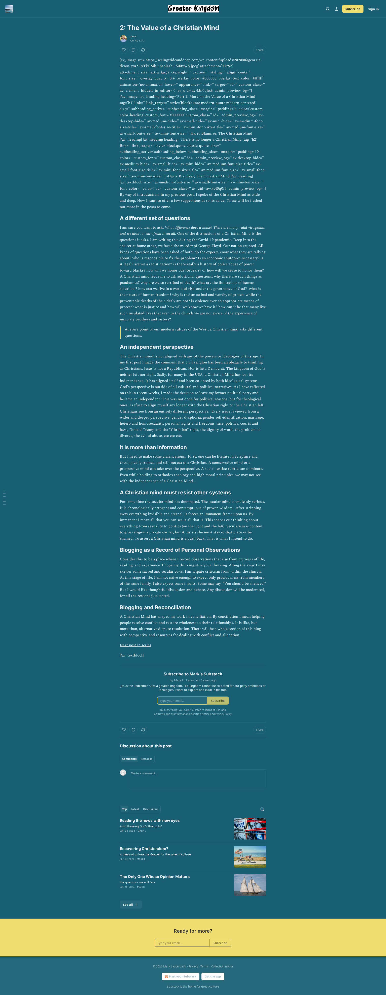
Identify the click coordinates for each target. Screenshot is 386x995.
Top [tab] (124, 809)
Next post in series (135, 645)
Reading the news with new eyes (150, 820)
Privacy (193, 966)
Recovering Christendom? (144, 848)
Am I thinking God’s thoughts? (141, 826)
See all (128, 904)
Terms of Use (212, 710)
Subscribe (352, 9)
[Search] (328, 9)
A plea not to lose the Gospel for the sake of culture (155, 854)
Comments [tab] (129, 759)
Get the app (213, 976)
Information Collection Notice (191, 714)
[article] (193, 828)
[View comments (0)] (133, 50)
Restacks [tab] (146, 759)
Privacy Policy (223, 714)
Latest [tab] (135, 809)
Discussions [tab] (150, 809)
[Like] (124, 50)
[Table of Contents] (4, 497)
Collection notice (222, 966)
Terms (204, 966)
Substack (173, 986)
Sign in (373, 9)
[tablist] (137, 759)
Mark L (133, 36)
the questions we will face (137, 882)
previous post (182, 195)
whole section (229, 629)
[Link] (114, 218)
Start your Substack (182, 976)
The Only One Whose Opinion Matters (155, 876)
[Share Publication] (337, 9)
